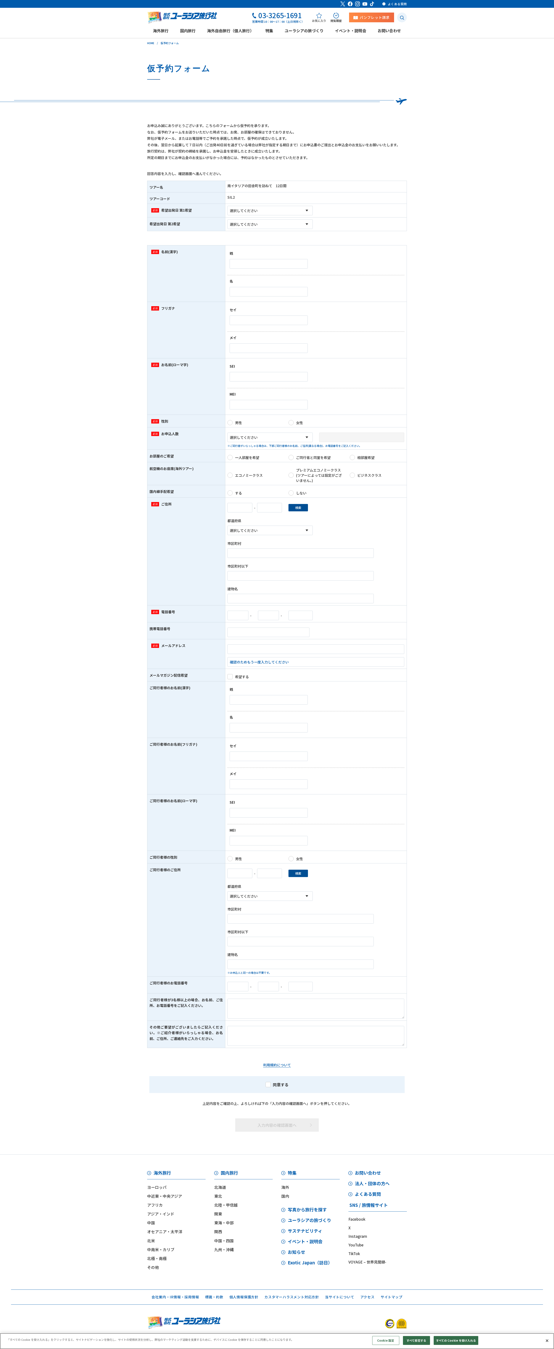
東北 (218, 1196)
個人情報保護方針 (243, 1296)
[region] (277, 1341)
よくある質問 (368, 1194)
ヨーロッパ (157, 1187)
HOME (150, 43)
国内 (285, 1196)
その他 (153, 1267)
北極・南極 (157, 1258)
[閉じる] (547, 1340)
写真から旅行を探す (307, 1209)
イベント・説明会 (305, 1241)
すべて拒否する (416, 1340)
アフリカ (155, 1205)
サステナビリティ (305, 1231)
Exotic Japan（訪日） (310, 1262)
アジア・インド (160, 1214)
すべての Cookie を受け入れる (456, 1340)
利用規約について (277, 1064)
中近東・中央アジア (164, 1196)
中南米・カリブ (160, 1249)
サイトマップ (392, 1296)
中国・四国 (224, 1240)
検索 (298, 507)
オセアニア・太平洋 (164, 1231)
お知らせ (296, 1252)
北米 (151, 1240)
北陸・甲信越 (226, 1205)
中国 (151, 1222)
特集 (292, 1173)
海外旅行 (162, 1173)
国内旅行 (229, 1173)
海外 (285, 1187)
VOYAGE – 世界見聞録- (367, 1262)
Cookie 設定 (385, 1340)
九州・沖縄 (224, 1249)
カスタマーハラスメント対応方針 (291, 1296)
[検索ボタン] (402, 17)
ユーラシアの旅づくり (309, 1220)
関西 (218, 1231)
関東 (218, 1214)
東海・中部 (224, 1222)
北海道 (220, 1187)
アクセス (367, 1296)
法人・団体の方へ (372, 1183)
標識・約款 (214, 1296)
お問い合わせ (368, 1173)
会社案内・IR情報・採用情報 (175, 1296)
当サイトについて (339, 1296)
